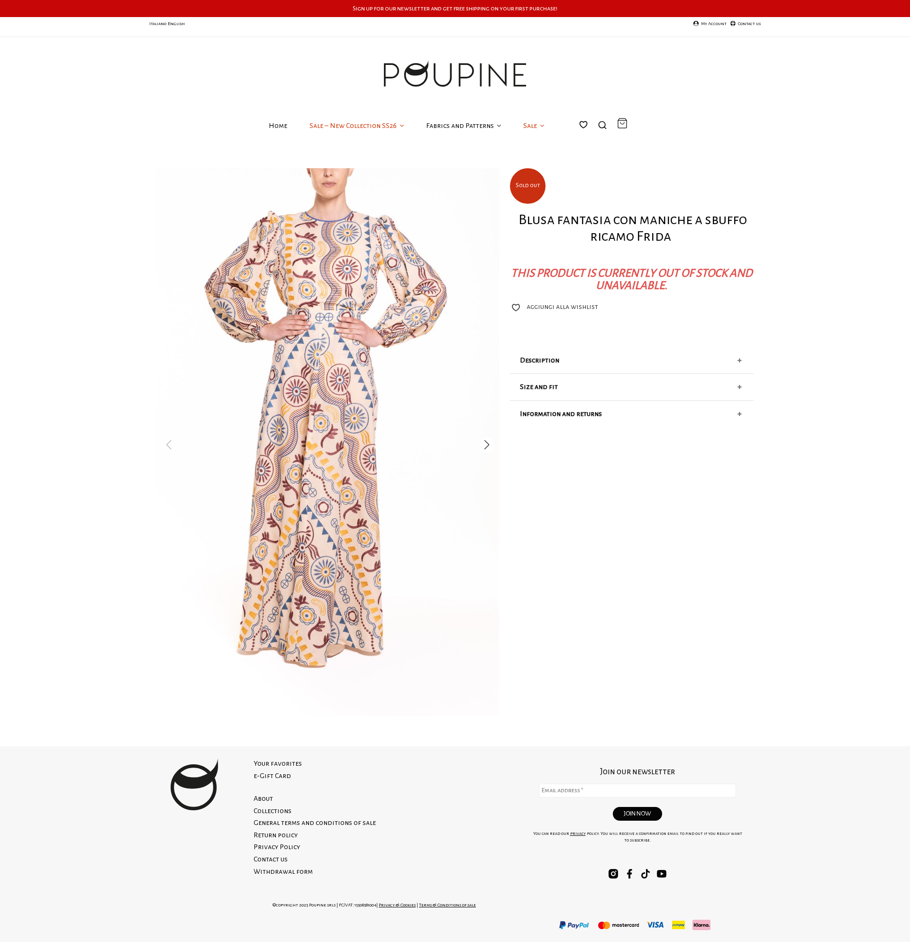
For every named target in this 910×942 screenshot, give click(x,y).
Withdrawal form (283, 871)
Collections (272, 811)
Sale (530, 125)
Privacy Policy (277, 847)
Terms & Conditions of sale (447, 904)
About (263, 798)
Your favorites (589, 136)
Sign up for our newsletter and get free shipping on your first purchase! (455, 8)
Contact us (271, 859)
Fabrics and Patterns (460, 125)
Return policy (276, 835)
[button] (486, 445)
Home (278, 125)
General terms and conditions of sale (315, 822)
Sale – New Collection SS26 (353, 125)
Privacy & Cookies (397, 904)
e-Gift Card (272, 775)
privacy (578, 833)
